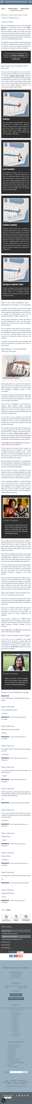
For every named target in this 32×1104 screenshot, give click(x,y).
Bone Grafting (5, 945)
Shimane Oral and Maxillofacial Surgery (16, 2)
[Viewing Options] (3, 1100)
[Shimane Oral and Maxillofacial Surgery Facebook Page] (10, 956)
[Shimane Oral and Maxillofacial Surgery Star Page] (21, 956)
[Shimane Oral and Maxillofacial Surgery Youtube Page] (16, 956)
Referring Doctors (24, 1082)
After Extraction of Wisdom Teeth (12, 939)
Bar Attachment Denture (14, 1060)
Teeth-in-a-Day (12, 1055)
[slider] (16, 375)
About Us (15, 1082)
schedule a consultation (17, 55)
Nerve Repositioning (13, 1066)
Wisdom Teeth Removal (10, 936)
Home (3, 8)
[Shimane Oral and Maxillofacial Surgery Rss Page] (18, 956)
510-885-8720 (16, 59)
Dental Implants (12, 1049)
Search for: (7, 1072)
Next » (9, 910)
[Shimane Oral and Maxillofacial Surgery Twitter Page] (13, 956)
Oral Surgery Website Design (12, 1086)
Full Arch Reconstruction (14, 1058)
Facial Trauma (5, 942)
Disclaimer (17, 1084)
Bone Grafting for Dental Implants (16, 1062)
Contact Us (9, 1084)
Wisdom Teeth (25, 8)
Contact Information (16, 998)
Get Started (13, 1080)
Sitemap (23, 1084)
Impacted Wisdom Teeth (9, 934)
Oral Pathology (6, 948)
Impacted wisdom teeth (16, 76)
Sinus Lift (10, 1064)
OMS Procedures (12, 8)
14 (6, 910)
